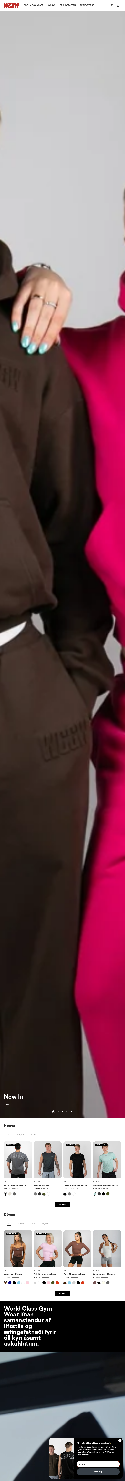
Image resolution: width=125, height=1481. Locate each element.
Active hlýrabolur (42, 1185)
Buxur (33, 1134)
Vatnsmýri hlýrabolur (13, 1274)
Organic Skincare (33, 5)
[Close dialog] (120, 1440)
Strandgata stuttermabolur (105, 1185)
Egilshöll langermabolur (74, 1274)
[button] (117, 5)
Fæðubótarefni (68, 5)
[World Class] (12, 5)
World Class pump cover (15, 1185)
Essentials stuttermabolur (75, 1185)
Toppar (20, 1223)
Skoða (62, 1105)
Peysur (20, 1134)
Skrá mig (98, 1471)
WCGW (51, 5)
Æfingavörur (86, 5)
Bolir (9, 1134)
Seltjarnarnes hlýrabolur (104, 1274)
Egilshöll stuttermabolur (45, 1274)
